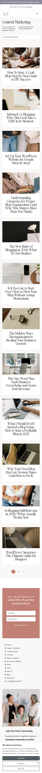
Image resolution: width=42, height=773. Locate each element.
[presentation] (21, 57)
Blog (8, 675)
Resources (11, 678)
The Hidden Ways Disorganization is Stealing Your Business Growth (21, 338)
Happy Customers (13, 648)
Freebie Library (12, 652)
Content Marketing (25, 27)
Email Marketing (25, 28)
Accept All (21, 758)
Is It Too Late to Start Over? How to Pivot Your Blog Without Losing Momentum (21, 293)
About (9, 645)
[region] (21, 757)
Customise (21, 763)
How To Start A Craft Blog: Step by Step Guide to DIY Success (21, 75)
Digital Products (9, 28)
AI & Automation (8, 27)
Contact (10, 655)
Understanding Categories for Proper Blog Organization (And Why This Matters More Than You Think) (21, 204)
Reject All (21, 769)
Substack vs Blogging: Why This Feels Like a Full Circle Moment (21, 117)
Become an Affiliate (14, 661)
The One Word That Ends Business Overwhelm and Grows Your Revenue (21, 383)
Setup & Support (13, 658)
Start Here (29, 7)
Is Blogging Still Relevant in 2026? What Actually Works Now (21, 513)
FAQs (9, 668)
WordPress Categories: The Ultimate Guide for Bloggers (21, 555)
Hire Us (9, 671)
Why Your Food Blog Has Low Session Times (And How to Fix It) (21, 472)
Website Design (8, 30)
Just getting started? (14, 681)
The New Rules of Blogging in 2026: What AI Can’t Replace (21, 249)
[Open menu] (37, 13)
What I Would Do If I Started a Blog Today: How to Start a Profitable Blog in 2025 (21, 428)
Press (9, 665)
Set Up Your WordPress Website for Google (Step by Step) (21, 159)
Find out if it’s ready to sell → (29, 2)
